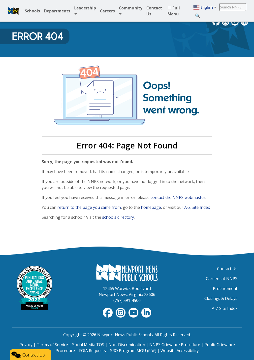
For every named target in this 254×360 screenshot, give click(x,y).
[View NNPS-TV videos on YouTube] (133, 312)
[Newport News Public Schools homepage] (13, 11)
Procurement (225, 288)
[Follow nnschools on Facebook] (108, 312)
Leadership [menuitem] (85, 8)
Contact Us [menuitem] (154, 11)
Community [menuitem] (130, 8)
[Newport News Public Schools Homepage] (127, 272)
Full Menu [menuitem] (173, 11)
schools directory (118, 217)
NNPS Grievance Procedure (174, 344)
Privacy (25, 344)
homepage (151, 207)
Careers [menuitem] (107, 11)
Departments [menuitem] (57, 11)
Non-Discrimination (126, 344)
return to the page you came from (89, 207)
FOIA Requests (92, 350)
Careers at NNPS (221, 278)
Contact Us (227, 268)
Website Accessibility (179, 350)
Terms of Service (52, 344)
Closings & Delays (220, 298)
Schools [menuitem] (32, 11)
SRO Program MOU (133, 350)
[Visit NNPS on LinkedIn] (146, 312)
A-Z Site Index (197, 207)
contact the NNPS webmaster (178, 197)
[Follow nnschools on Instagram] (121, 312)
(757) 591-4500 (127, 300)
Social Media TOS (88, 344)
